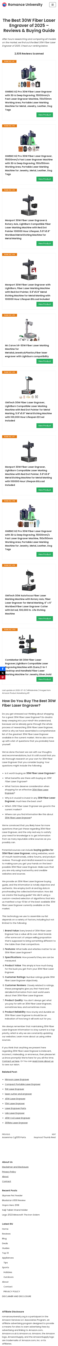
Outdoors (9, 1277)
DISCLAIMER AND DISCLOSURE (16, 1296)
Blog (4, 1238)
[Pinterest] (2, 677)
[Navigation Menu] (52, 4)
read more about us (42, 1061)
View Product (44, 114)
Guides (5, 1248)
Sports (5, 1267)
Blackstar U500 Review (13, 1200)
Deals (5, 1243)
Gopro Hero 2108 (10, 1205)
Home (5, 1228)
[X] (2, 673)
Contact (6, 1181)
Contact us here (10, 1061)
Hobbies (8, 1272)
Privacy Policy (9, 1171)
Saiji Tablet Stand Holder (15, 1209)
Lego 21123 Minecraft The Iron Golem (21, 1214)
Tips (6, 1262)
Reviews (6, 1233)
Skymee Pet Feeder (12, 1195)
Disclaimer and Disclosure (15, 1166)
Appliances (8, 1257)
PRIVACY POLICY (12, 1291)
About (5, 1176)
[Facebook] (2, 669)
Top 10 (5, 1252)
